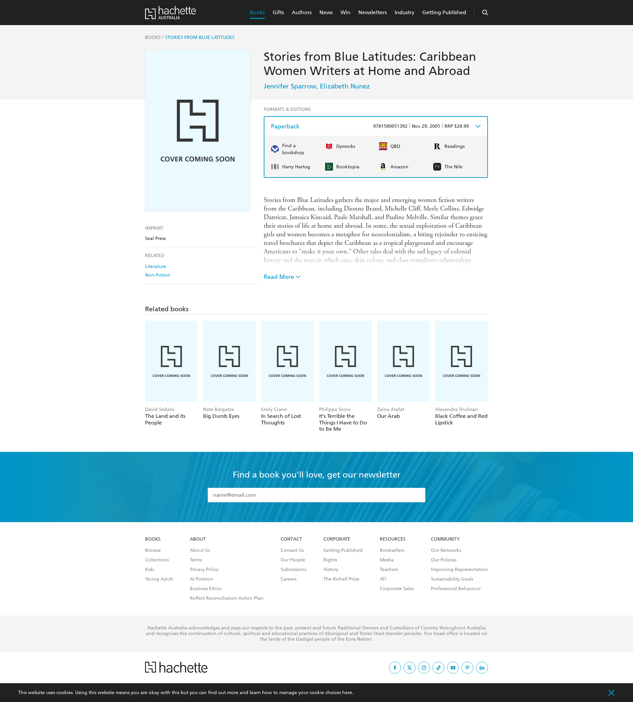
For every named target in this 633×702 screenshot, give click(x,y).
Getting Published (444, 12)
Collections (157, 560)
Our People (293, 560)
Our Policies (443, 560)
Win (345, 12)
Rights (330, 560)
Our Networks (446, 550)
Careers (288, 579)
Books (257, 12)
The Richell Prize (341, 579)
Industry (404, 12)
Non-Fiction (157, 275)
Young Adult (159, 579)
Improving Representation (459, 569)
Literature (155, 266)
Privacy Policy (204, 569)
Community (445, 539)
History (330, 569)
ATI (383, 579)
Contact (291, 539)
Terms (196, 560)
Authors (302, 12)
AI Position (201, 579)
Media (387, 560)
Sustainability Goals (452, 579)
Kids (149, 569)
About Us (200, 550)
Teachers (389, 569)
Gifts (278, 12)
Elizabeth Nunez (345, 86)
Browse (153, 550)
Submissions (293, 569)
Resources (393, 539)
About (198, 539)
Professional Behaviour (456, 588)
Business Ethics (205, 588)
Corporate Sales (397, 588)
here (347, 692)
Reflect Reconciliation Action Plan (226, 598)
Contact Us (292, 550)
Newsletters (372, 12)
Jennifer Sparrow (290, 86)
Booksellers (392, 550)
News (326, 12)
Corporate (336, 539)
